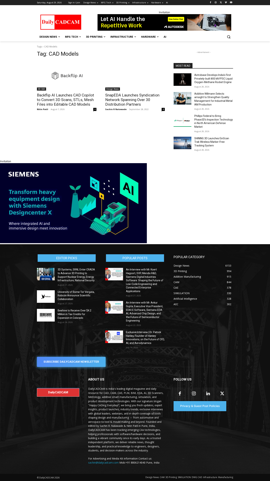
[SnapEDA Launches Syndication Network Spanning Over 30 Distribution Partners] (135, 76)
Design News (112, 89)
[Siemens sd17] (73, 242)
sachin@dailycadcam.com (103, 462)
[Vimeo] (226, 3)
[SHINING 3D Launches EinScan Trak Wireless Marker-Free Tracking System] (182, 143)
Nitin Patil (42, 109)
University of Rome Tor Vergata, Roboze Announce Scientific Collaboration (76, 295)
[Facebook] (210, 3)
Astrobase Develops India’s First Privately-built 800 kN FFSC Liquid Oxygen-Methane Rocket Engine (213, 78)
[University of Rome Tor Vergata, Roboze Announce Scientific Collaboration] (46, 296)
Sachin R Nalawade (116, 109)
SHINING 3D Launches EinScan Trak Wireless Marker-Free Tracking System (211, 142)
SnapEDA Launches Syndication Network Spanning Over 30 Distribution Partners (132, 100)
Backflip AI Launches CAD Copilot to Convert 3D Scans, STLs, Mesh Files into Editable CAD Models (65, 100)
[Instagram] (216, 3)
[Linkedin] (208, 394)
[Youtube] (231, 3)
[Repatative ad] (164, 22)
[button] (228, 36)
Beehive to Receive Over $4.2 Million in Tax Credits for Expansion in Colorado (74, 314)
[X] (221, 3)
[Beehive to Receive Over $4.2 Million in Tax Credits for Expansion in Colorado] (46, 315)
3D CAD (41, 89)
